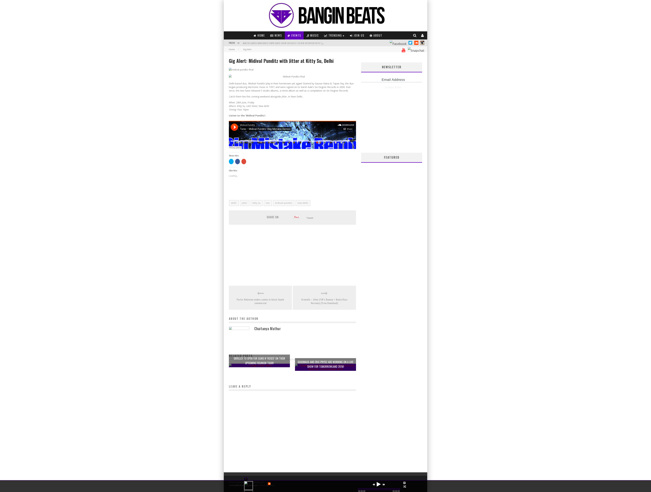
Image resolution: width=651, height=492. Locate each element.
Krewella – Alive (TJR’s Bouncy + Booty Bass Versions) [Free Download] (324, 301)
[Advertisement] (292, 255)
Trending (335, 35)
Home (261, 35)
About (377, 35)
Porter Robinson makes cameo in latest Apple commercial (260, 301)
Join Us (358, 35)
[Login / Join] (423, 35)
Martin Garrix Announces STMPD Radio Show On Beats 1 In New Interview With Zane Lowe (287, 43)
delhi (234, 203)
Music (314, 35)
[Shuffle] (404, 487)
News (278, 35)
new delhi (303, 203)
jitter (244, 203)
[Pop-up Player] (404, 483)
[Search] (415, 35)
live (268, 203)
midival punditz (283, 203)
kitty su (257, 203)
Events (295, 35)
